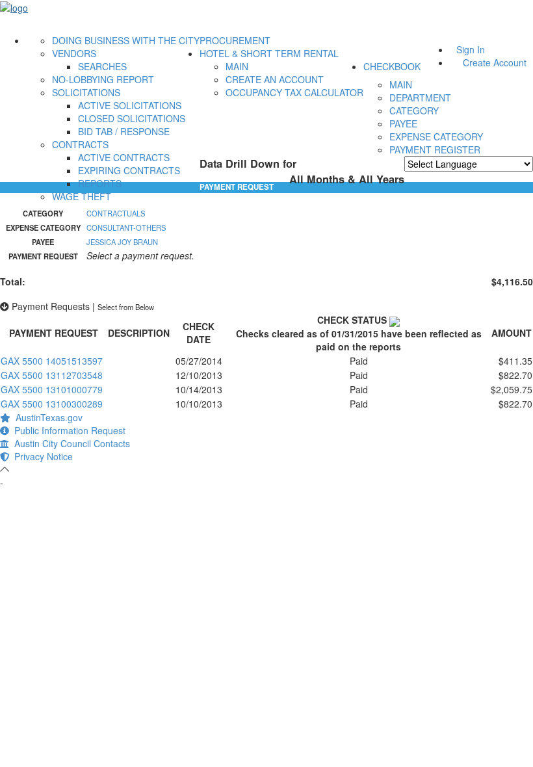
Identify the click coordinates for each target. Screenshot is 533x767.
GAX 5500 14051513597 (52, 360)
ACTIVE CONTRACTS (124, 157)
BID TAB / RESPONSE (124, 131)
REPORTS (100, 183)
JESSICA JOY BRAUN (122, 242)
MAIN (237, 66)
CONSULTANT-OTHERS (126, 227)
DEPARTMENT (420, 97)
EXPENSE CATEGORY (436, 136)
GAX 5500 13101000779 (52, 389)
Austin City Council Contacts (69, 443)
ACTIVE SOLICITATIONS (129, 105)
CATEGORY (414, 110)
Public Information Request (67, 430)
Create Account (494, 62)
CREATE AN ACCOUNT (275, 79)
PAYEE (403, 123)
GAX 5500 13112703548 (52, 375)
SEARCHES (102, 66)
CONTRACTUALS (115, 213)
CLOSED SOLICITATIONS (131, 118)
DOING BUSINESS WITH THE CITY (126, 40)
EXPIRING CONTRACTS (129, 170)
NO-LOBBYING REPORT (103, 79)
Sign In (470, 49)
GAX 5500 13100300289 (52, 403)
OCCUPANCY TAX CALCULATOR (294, 92)
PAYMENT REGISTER (434, 149)
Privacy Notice (41, 456)
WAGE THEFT (81, 196)
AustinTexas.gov (46, 417)
